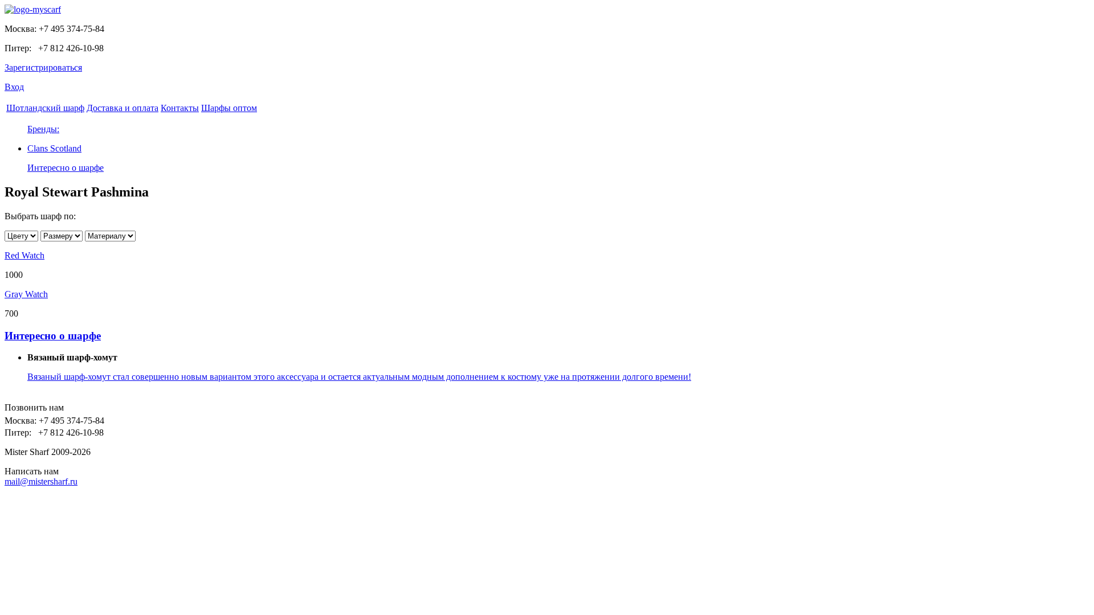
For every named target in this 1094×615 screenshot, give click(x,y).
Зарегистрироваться (43, 67)
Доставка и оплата (122, 108)
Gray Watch (26, 294)
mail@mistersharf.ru (41, 481)
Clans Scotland (54, 148)
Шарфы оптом (229, 108)
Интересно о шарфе (65, 168)
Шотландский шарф (45, 108)
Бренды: (43, 129)
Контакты (180, 108)
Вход (14, 87)
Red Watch (24, 255)
